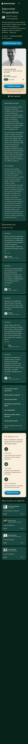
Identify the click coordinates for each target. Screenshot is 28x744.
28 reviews (9, 38)
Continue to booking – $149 (12, 43)
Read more (13, 32)
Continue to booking (14, 86)
